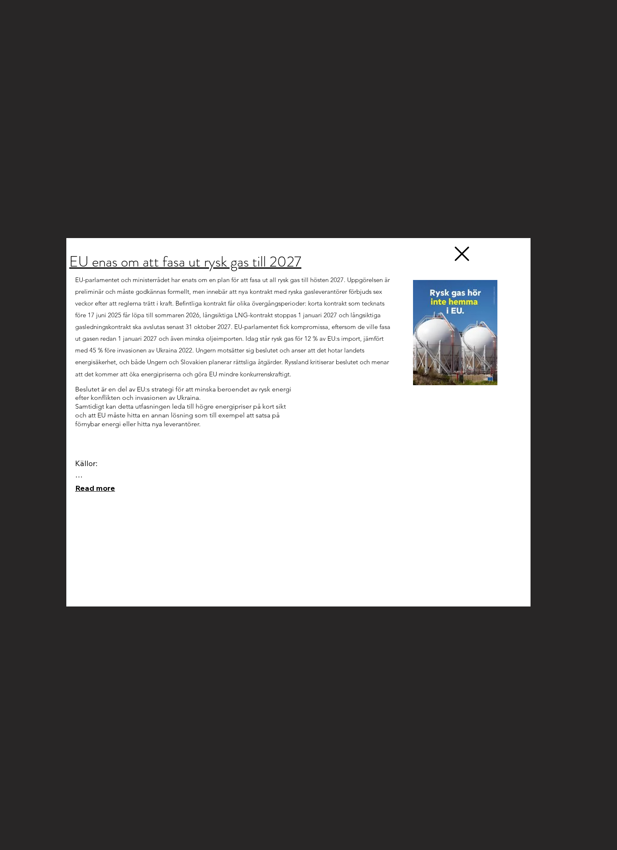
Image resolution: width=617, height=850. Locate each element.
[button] (462, 253)
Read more (95, 488)
